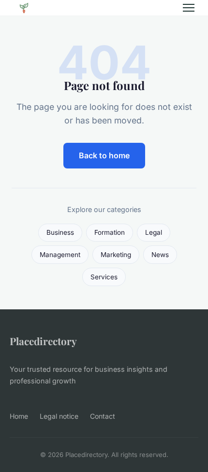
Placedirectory (43, 341)
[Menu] (188, 7)
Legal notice (59, 416)
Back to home (104, 155)
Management (60, 255)
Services (104, 277)
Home (19, 416)
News (160, 255)
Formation (109, 232)
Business (60, 232)
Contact (102, 416)
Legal (153, 232)
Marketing (116, 255)
